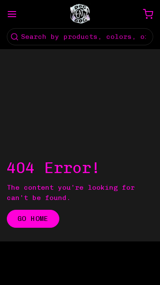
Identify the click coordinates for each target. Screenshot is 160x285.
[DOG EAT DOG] (80, 14)
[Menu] (15, 14)
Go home (33, 218)
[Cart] (144, 14)
